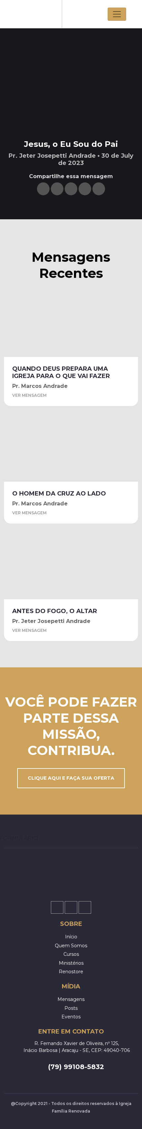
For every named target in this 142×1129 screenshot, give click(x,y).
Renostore (71, 972)
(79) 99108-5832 (76, 1067)
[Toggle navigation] (117, 14)
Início (71, 937)
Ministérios (71, 963)
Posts (71, 1008)
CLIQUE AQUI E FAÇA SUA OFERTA (71, 778)
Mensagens (71, 999)
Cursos (71, 954)
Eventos (71, 1017)
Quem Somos (71, 946)
